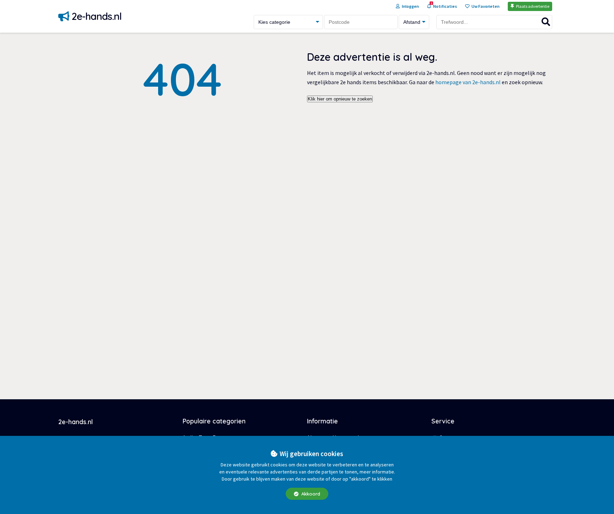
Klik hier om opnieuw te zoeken (340, 99)
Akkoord (310, 494)
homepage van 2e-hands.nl (468, 82)
